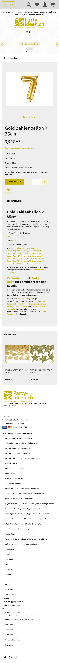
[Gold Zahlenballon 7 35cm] (29, 89)
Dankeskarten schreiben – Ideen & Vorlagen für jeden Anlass (27, 519)
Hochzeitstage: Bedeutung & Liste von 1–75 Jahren (24, 458)
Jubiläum (32, 263)
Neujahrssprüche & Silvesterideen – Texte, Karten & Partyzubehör (29, 504)
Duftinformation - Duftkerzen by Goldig (19, 529)
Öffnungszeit (10, 579)
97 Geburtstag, (23, 263)
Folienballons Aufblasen (14, 478)
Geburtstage (40, 306)
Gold (14, 241)
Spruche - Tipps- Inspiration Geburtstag (19, 438)
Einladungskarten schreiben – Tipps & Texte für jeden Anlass (27, 514)
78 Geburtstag (22, 261)
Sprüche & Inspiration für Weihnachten (19, 498)
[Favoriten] (37, 4)
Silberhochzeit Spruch (13, 463)
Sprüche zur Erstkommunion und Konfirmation (22, 544)
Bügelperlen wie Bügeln (14, 483)
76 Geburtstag (35, 258)
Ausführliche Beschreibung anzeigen (19, 148)
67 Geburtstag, (23, 253)
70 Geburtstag (35, 253)
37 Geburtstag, (23, 251)
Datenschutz (9, 549)
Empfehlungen (11, 335)
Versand (8, 554)
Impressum (9, 559)
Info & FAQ (9, 589)
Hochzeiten (11, 309)
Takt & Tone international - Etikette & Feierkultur (23, 524)
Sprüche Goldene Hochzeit (15, 468)
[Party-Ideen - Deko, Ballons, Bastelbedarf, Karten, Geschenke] (29, 23)
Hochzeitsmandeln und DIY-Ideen (17, 453)
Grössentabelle (10, 594)
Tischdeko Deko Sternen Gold (41, 371)
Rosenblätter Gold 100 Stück (15, 371)
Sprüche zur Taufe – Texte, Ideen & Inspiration (22, 488)
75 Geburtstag (23, 258)
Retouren (8, 569)
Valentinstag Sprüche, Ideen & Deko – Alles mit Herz (24, 493)
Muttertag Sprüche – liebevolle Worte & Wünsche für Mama (27, 539)
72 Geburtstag (22, 256)
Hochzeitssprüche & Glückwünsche (18, 448)
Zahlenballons (17, 278)
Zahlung (8, 574)
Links (6, 584)
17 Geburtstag (32, 248)
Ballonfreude (23, 299)
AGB (6, 564)
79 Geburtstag (35, 261)
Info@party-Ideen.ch (15, 602)
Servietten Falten (11, 473)
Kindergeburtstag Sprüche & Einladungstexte (21, 443)
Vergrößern (30, 117)
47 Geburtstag (35, 251)
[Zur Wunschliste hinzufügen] (8, 190)
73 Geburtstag (35, 256)
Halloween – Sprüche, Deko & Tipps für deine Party (24, 509)
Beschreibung (14, 201)
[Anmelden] (44, 4)
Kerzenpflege (10, 534)
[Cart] (52, 4)
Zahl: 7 (9, 237)
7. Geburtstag (19, 248)
